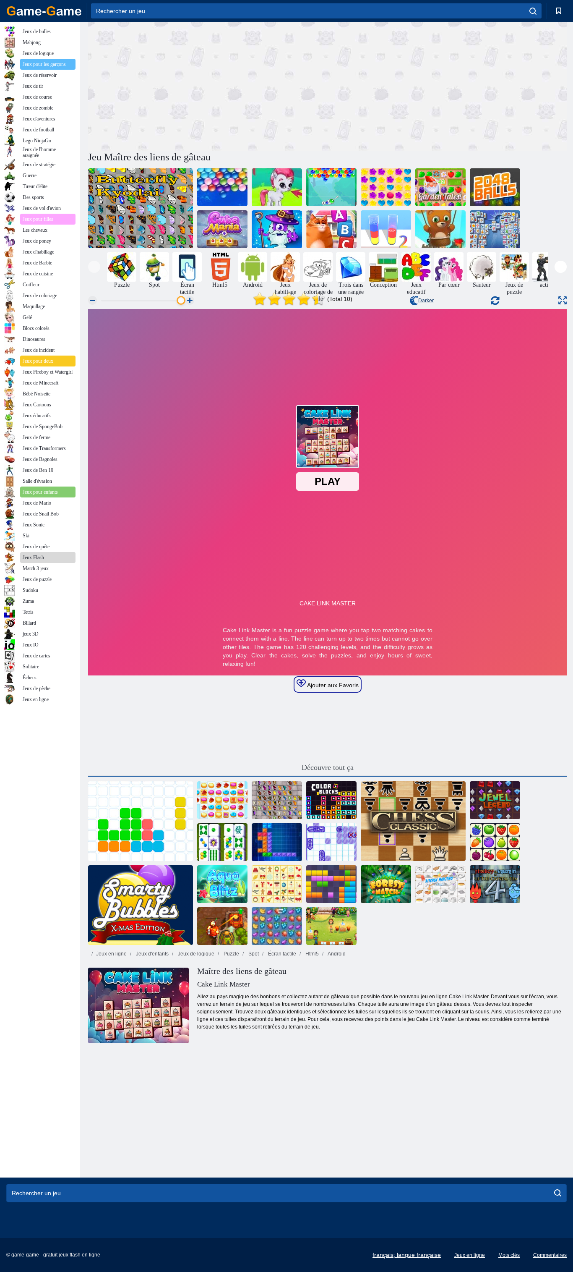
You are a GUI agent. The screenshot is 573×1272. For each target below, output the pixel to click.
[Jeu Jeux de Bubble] (277, 187)
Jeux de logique (195, 954)
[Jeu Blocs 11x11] (331, 884)
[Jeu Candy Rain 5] (386, 187)
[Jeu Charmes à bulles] (331, 187)
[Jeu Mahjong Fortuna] (495, 229)
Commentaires (550, 1255)
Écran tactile (281, 954)
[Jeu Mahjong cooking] (440, 884)
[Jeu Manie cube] (222, 229)
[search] (533, 11)
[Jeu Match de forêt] (386, 884)
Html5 (311, 954)
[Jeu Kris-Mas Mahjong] (277, 884)
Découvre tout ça (328, 767)
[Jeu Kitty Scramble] (331, 229)
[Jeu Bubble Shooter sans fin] (440, 229)
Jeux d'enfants (152, 954)
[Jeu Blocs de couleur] (331, 800)
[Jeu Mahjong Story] (222, 842)
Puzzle (230, 954)
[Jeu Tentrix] (277, 842)
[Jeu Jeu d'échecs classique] (413, 821)
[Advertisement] (207, 85)
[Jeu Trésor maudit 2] (222, 926)
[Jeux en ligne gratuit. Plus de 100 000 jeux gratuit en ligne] (44, 11)
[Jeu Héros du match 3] (277, 229)
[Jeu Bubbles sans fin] (222, 187)
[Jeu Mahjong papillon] (140, 208)
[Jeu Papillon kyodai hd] (277, 800)
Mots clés (509, 1255)
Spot (253, 954)
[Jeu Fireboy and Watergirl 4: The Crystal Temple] (495, 884)
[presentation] (94, 267)
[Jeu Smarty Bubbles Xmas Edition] (140, 905)
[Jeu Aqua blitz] (222, 884)
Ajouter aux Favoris (332, 685)
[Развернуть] (562, 300)
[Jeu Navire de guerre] (331, 842)
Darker (426, 301)
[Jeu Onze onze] (140, 821)
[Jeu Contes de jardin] (440, 187)
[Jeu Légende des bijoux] (495, 800)
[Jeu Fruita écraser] (277, 926)
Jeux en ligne (111, 954)
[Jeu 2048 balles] (495, 187)
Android (336, 954)
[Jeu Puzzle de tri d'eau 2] (386, 229)
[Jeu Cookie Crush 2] (222, 800)
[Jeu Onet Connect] (495, 842)
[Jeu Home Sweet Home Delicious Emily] (331, 926)
